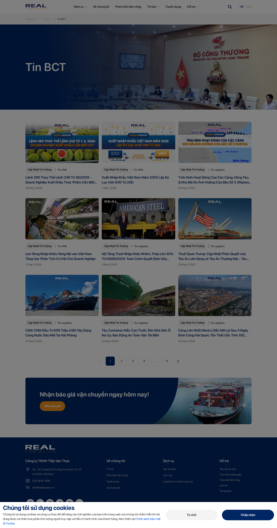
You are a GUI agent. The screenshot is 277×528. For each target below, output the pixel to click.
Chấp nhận (248, 515)
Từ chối (191, 515)
